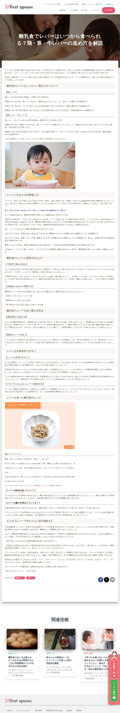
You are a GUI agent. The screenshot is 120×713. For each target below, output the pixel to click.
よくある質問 (73, 10)
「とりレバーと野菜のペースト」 (35, 485)
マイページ (95, 10)
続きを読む (20, 675)
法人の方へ (84, 10)
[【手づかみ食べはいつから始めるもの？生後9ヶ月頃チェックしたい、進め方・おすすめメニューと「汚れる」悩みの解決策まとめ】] (97, 639)
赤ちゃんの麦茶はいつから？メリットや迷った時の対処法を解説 (59, 660)
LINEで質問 (108, 10)
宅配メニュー (86, 4)
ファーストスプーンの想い (52, 4)
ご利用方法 (62, 10)
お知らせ (109, 4)
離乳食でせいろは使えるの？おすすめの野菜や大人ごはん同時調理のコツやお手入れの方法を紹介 (21, 662)
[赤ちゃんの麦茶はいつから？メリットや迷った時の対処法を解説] (60, 639)
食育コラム (99, 4)
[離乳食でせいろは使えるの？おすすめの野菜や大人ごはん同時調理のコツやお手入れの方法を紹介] (22, 639)
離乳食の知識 (88, 653)
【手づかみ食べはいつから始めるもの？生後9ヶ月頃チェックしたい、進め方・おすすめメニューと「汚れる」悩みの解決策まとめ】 (97, 663)
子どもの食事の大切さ (72, 4)
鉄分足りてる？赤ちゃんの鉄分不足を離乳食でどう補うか (43, 210)
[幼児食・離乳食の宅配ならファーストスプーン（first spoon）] (18, 7)
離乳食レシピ (19, 577)
